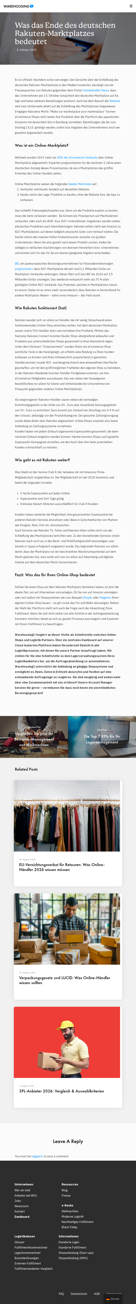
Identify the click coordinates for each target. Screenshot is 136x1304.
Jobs (18, 1201)
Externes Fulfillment (28, 1263)
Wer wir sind (22, 1190)
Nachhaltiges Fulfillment (78, 1222)
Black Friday (70, 1227)
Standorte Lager (69, 1242)
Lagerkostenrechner (28, 1253)
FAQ (61, 1294)
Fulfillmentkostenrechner (31, 1247)
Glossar (19, 1242)
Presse (66, 1195)
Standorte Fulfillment (72, 1247)
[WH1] (17, 7)
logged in (37, 1156)
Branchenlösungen (27, 1258)
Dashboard (22, 1216)
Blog (65, 1190)
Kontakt (20, 1211)
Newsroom (22, 1206)
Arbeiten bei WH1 (26, 1195)
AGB (97, 1294)
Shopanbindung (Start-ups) (76, 1253)
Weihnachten (70, 1211)
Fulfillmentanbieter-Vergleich (34, 1268)
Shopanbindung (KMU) (73, 1258)
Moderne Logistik (73, 1216)
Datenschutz (79, 1294)
